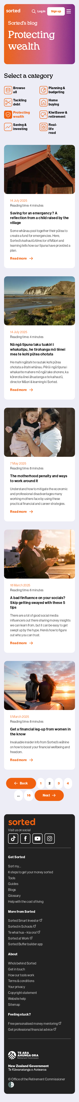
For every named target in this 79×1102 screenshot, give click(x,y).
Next (46, 795)
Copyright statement (22, 992)
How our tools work (21, 975)
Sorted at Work (19, 938)
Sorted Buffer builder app (25, 944)
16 (29, 795)
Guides (13, 884)
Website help (17, 998)
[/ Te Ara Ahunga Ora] (39, 1056)
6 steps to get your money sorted (30, 872)
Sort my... (14, 866)
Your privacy (16, 987)
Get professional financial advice (30, 1029)
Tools (11, 878)
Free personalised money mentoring (33, 1023)
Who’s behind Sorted (22, 963)
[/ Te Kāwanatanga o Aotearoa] (39, 1069)
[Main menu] (68, 11)
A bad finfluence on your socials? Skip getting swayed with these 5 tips (37, 603)
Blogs (12, 889)
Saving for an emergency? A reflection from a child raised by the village (39, 218)
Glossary (14, 895)
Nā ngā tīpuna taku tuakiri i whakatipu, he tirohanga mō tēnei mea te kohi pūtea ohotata (37, 349)
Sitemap (14, 1004)
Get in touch (16, 969)
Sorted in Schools (20, 926)
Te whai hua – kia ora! (22, 932)
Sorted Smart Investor (23, 920)
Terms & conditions (21, 981)
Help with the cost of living (25, 901)
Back (24, 783)
